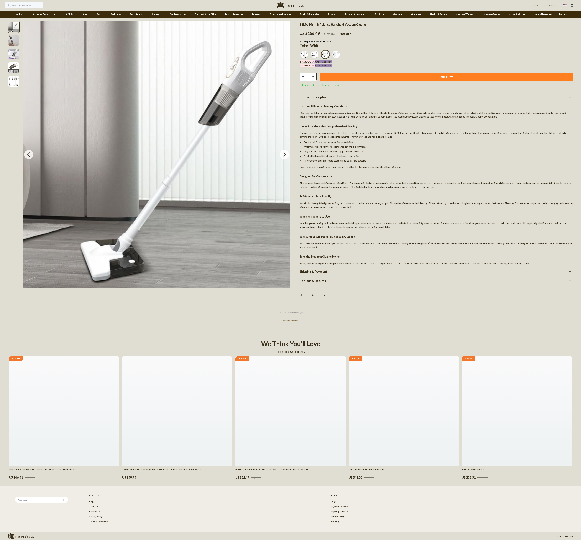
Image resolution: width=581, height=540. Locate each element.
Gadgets (397, 14)
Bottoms (156, 14)
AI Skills (69, 14)
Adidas (19, 14)
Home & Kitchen (517, 14)
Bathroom (116, 14)
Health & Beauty (438, 14)
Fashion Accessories (355, 14)
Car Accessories (178, 14)
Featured (553, 5)
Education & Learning (280, 14)
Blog (91, 501)
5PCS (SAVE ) (307, 65)
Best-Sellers (136, 14)
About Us (93, 506)
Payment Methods (339, 506)
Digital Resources (234, 14)
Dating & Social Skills (205, 14)
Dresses (256, 14)
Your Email (22, 499)
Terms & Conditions (98, 521)
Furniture (379, 14)
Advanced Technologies (44, 14)
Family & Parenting (309, 14)
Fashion (332, 14)
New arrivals (540, 5)
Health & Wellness (465, 14)
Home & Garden (492, 14)
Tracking (335, 521)
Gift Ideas (416, 14)
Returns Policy (337, 516)
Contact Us (94, 511)
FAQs (333, 501)
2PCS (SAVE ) (307, 61)
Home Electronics (543, 14)
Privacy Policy (95, 516)
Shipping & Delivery (340, 511)
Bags (99, 14)
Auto (85, 14)
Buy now (446, 76)
